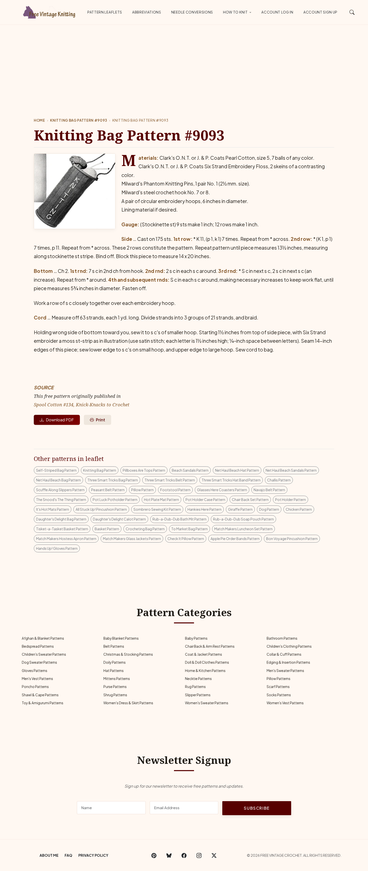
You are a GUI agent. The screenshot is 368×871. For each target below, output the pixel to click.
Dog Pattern (269, 509)
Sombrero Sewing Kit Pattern (157, 509)
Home (39, 120)
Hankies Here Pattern (205, 509)
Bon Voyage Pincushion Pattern (292, 538)
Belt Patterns (113, 646)
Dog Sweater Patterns (39, 662)
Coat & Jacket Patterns (203, 654)
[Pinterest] (153, 855)
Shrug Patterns (115, 695)
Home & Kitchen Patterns (205, 670)
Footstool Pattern (175, 489)
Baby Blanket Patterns (121, 638)
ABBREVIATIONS (146, 12)
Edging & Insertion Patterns (288, 662)
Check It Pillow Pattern (185, 538)
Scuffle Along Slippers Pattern (60, 489)
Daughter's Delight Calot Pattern (119, 519)
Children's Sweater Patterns (44, 654)
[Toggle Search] (352, 12)
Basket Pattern (107, 529)
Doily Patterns (114, 662)
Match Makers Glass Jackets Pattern (132, 538)
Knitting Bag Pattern (99, 470)
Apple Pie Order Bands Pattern (235, 538)
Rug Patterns (195, 686)
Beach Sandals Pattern (190, 470)
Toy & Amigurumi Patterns (42, 703)
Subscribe (256, 808)
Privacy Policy (93, 855)
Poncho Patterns (35, 686)
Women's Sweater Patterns (206, 703)
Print (100, 419)
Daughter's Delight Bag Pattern (61, 519)
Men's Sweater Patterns (285, 670)
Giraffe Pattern (240, 509)
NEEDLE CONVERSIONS (192, 12)
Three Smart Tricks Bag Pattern (112, 480)
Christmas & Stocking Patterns (128, 654)
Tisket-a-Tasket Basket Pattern (62, 529)
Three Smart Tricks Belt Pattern (169, 480)
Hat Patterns (113, 670)
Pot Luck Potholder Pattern (115, 499)
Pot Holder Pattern (290, 499)
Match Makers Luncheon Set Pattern (243, 529)
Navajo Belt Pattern (269, 489)
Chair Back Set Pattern (250, 499)
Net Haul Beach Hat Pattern (237, 470)
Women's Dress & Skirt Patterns (128, 703)
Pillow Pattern (142, 489)
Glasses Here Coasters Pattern (222, 489)
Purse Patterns (115, 686)
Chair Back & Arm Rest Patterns (210, 646)
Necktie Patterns (198, 678)
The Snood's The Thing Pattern (61, 499)
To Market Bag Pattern (189, 529)
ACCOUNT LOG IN (277, 12)
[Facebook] (184, 855)
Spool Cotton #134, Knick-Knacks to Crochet (81, 404)
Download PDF (60, 419)
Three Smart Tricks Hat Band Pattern (231, 480)
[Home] (50, 11)
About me (49, 855)
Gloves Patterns (34, 670)
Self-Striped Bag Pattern (56, 470)
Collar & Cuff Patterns (284, 654)
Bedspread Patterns (38, 646)
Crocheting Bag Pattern (145, 529)
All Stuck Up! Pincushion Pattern (101, 509)
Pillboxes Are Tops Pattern (144, 470)
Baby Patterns (196, 638)
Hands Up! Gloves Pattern (57, 548)
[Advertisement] (184, 62)
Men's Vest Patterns (37, 678)
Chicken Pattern (299, 509)
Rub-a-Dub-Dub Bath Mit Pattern (179, 519)
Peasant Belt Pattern (108, 489)
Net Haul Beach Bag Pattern (58, 480)
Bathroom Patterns (282, 638)
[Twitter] (214, 855)
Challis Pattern (279, 480)
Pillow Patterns (278, 678)
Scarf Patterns (278, 686)
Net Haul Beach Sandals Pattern (291, 470)
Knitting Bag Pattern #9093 (78, 120)
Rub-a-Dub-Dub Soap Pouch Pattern (243, 519)
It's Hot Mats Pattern (52, 509)
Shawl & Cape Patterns (40, 695)
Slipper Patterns (198, 695)
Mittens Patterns (116, 678)
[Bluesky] (168, 855)
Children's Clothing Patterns (289, 646)
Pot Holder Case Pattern (205, 499)
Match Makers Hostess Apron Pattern (66, 538)
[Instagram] (199, 855)
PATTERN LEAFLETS (104, 12)
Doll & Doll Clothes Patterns (207, 662)
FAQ (68, 855)
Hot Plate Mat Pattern (161, 499)
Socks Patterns (279, 695)
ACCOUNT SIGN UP (320, 12)
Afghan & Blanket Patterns (43, 638)
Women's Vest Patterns (285, 703)
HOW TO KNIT (235, 12)
